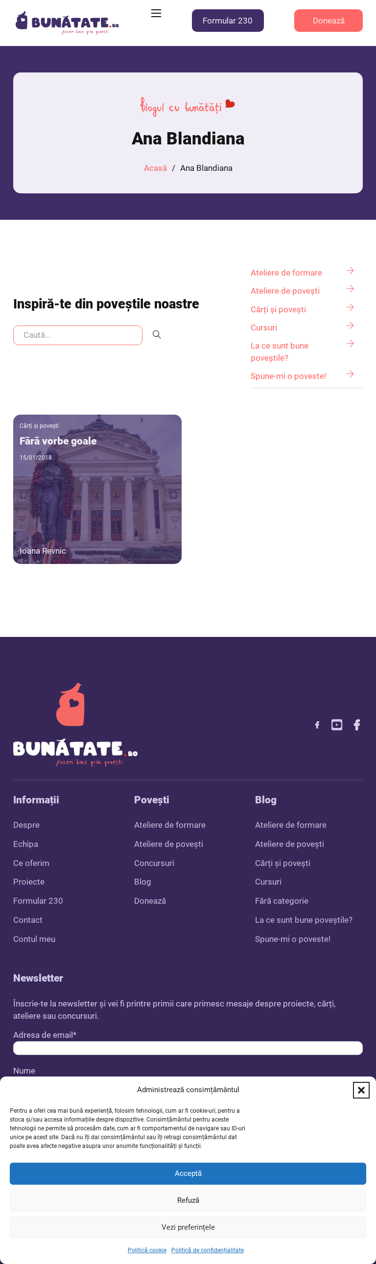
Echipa (25, 844)
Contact (28, 920)
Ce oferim (31, 863)
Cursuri (268, 882)
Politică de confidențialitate (207, 1250)
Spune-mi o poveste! (292, 939)
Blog (142, 882)
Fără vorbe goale (58, 441)
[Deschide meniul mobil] (156, 13)
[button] (361, 1090)
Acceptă (188, 1173)
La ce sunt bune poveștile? (303, 920)
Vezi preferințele (188, 1227)
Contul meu (34, 939)
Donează (329, 20)
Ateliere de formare (170, 825)
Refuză (188, 1200)
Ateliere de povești (168, 844)
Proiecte (29, 882)
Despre (26, 825)
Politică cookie (147, 1250)
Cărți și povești (39, 425)
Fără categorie (281, 901)
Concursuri (154, 863)
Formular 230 (228, 20)
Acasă (155, 168)
